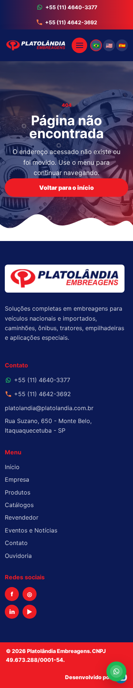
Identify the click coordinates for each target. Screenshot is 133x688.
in (12, 611)
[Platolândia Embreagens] (37, 45)
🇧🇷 (96, 45)
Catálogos (19, 505)
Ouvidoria (18, 555)
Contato (16, 542)
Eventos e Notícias (31, 530)
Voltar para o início (66, 187)
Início (12, 467)
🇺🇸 (109, 45)
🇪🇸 (122, 45)
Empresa (17, 479)
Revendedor (21, 517)
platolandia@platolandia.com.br (49, 408)
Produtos (17, 492)
